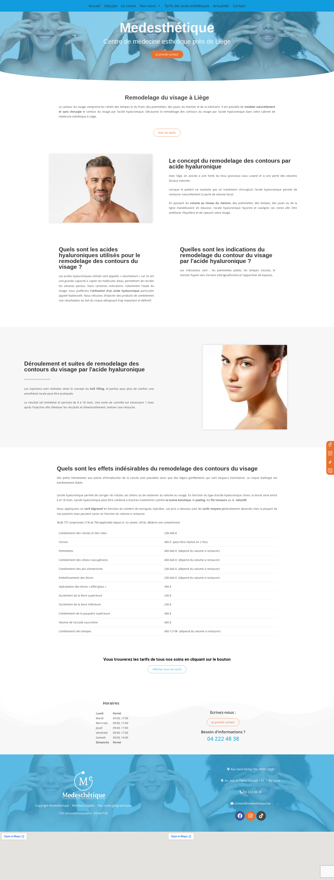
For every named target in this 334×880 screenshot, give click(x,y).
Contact (239, 5)
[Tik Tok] (330, 462)
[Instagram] (250, 816)
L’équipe (110, 5)
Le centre (128, 5)
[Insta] (330, 453)
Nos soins (148, 5)
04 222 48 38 (223, 738)
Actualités (221, 5)
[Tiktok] (261, 816)
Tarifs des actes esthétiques (186, 5)
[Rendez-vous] (330, 471)
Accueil (94, 5)
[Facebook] (330, 445)
